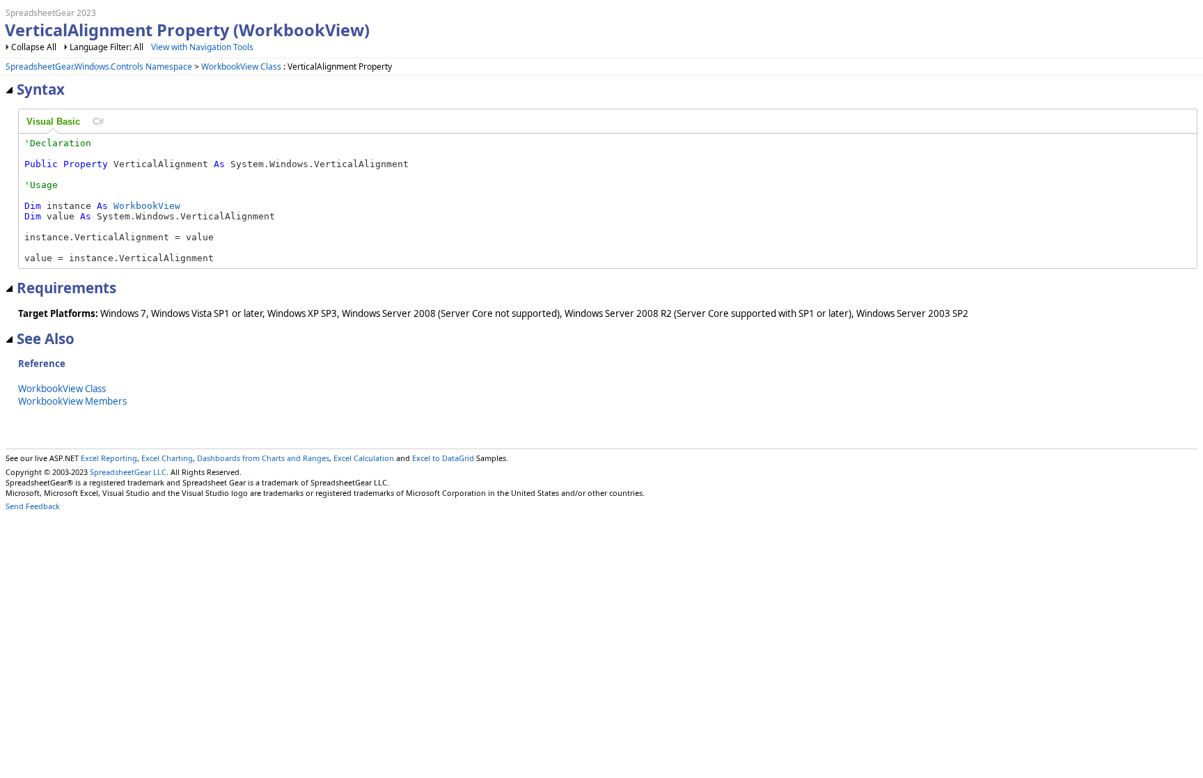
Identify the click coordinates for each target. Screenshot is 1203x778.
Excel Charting (167, 458)
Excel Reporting (109, 458)
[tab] (53, 122)
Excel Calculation (363, 458)
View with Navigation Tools (202, 47)
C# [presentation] (98, 121)
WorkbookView (146, 206)
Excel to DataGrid (443, 458)
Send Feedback (33, 506)
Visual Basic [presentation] (53, 121)
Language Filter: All (108, 47)
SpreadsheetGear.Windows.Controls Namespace (99, 66)
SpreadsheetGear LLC (128, 472)
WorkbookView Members (72, 401)
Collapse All (33, 47)
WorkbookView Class (241, 66)
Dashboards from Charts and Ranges (263, 458)
